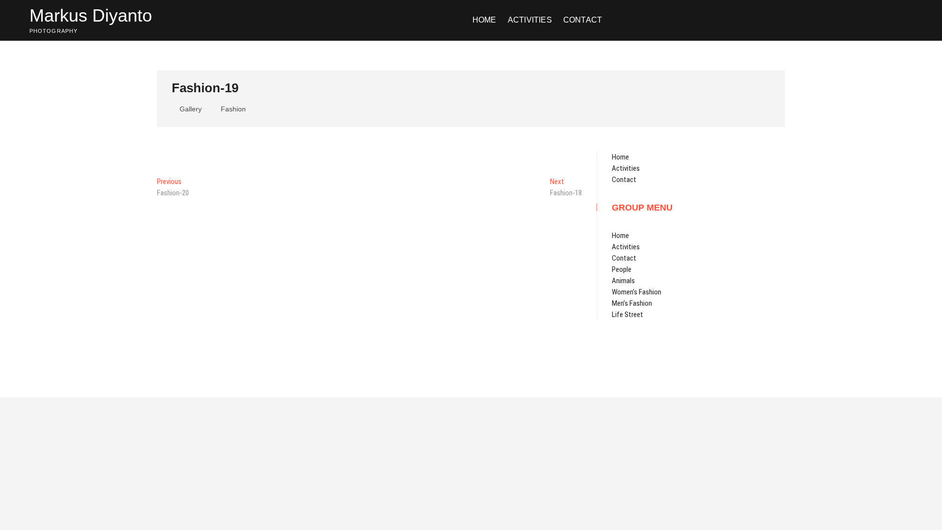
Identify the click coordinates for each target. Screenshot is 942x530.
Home (484, 20)
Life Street (627, 314)
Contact (582, 20)
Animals (623, 280)
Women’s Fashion (636, 292)
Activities (530, 20)
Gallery (191, 109)
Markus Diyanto (90, 15)
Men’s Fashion (632, 303)
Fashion (233, 109)
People (621, 269)
